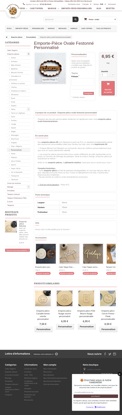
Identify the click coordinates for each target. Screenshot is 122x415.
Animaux (73, 28)
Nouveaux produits (11, 213)
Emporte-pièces (21, 28)
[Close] (120, 374)
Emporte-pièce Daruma (23, 223)
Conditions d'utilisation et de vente (31, 383)
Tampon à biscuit (13, 194)
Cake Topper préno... (90, 267)
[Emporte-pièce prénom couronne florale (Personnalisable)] (45, 253)
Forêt (13, 117)
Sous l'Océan (16, 161)
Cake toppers (36, 8)
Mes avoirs (47, 372)
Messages (62, 28)
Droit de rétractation (51, 384)
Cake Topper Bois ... (67, 267)
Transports (15, 176)
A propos (27, 388)
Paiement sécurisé (31, 392)
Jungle (13, 124)
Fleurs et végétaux (18, 113)
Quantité (104, 71)
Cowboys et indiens (18, 91)
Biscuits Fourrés (17, 72)
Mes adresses (48, 375)
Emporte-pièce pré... (43, 267)
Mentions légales (30, 378)
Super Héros (15, 168)
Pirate (13, 154)
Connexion (112, 4)
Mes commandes (49, 369)
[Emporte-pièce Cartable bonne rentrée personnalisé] (43, 298)
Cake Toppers (86, 28)
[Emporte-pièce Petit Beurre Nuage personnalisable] (86, 298)
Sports (13, 165)
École (9, 28)
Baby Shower (16, 65)
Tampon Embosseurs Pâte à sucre (17, 199)
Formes (14, 120)
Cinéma (14, 87)
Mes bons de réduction (52, 381)
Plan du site (28, 400)
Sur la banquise (17, 172)
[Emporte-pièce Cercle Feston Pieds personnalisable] (108, 298)
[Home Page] (6, 37)
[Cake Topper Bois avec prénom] (69, 253)
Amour (13, 58)
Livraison (27, 372)
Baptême (14, 69)
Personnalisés (38, 28)
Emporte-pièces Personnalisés (76, 8)
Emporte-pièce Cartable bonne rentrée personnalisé (43, 315)
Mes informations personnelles (55, 378)
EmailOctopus (101, 407)
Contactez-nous (74, 4)
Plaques (14, 157)
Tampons (10, 205)
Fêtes (13, 109)
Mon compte (49, 365)
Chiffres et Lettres (18, 83)
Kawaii (13, 128)
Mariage (52, 8)
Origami (14, 142)
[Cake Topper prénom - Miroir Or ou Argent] (93, 253)
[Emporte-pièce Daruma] (11, 227)
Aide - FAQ (28, 375)
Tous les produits (103, 28)
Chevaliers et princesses (15, 78)
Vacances (14, 179)
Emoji (13, 102)
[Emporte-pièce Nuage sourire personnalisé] (64, 298)
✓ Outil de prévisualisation (48, 185)
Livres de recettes (14, 183)
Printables (11, 191)
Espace (13, 106)
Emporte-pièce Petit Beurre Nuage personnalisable (86, 314)
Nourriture (15, 139)
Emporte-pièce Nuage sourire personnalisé (64, 314)
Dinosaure (15, 94)
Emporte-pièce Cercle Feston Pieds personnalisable (108, 315)
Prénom (75, 76)
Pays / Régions (16, 146)
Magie (13, 131)
